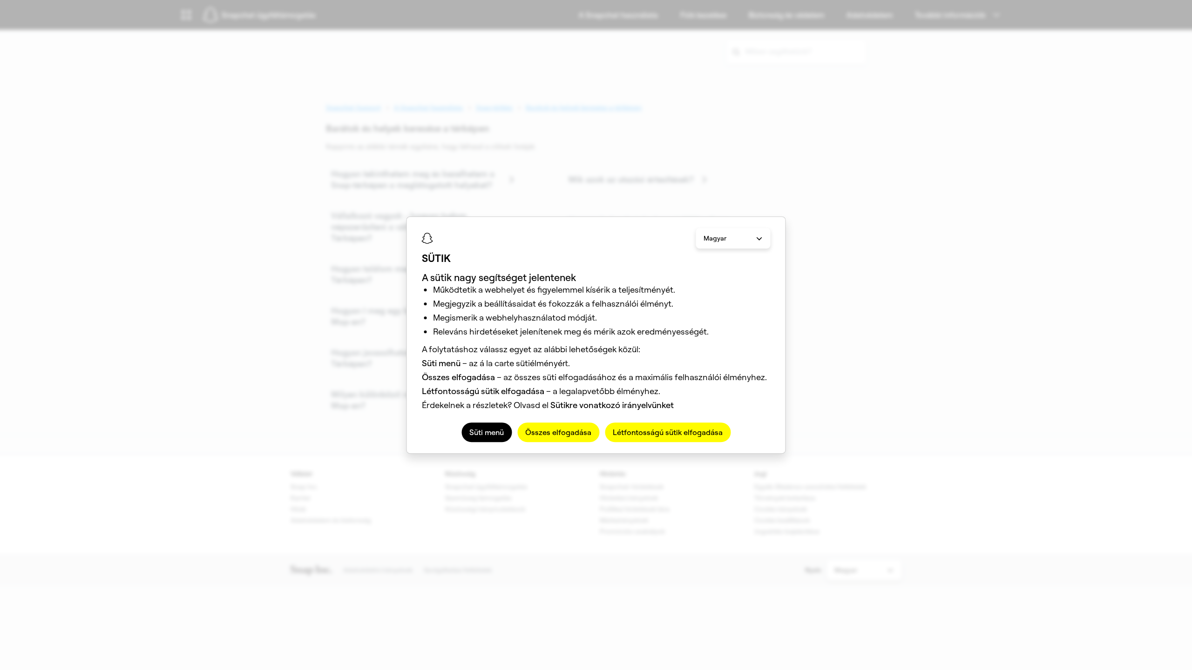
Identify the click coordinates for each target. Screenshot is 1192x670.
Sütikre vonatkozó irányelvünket (612, 405)
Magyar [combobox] (715, 238)
